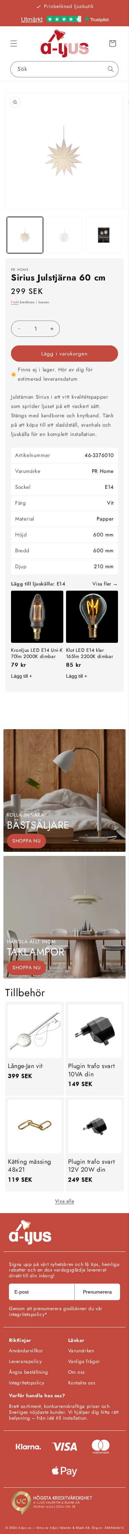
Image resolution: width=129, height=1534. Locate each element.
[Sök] (110, 69)
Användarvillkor (26, 1350)
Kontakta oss (82, 1382)
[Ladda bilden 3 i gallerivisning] (104, 235)
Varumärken (81, 1350)
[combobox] (64, 69)
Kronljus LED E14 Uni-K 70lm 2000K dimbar (37, 653)
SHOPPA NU (26, 840)
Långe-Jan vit (25, 1066)
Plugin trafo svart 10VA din (91, 1070)
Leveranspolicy (25, 1361)
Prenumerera (97, 1292)
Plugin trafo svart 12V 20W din (91, 1166)
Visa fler (102, 583)
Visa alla (64, 1201)
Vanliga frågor (84, 1361)
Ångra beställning (28, 1372)
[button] (13, 43)
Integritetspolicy (26, 1382)
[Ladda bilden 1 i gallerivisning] (25, 235)
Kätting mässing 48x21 (29, 1166)
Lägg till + (21, 676)
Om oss (76, 1372)
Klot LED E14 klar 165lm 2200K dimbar (90, 653)
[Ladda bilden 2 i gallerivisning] (64, 235)
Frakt (15, 302)
